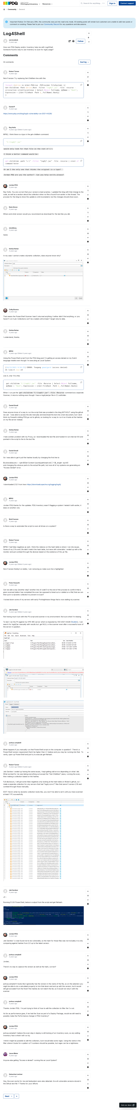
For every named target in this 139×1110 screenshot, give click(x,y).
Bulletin (74, 622)
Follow (80, 41)
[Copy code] (81, 84)
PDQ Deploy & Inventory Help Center (4, 9)
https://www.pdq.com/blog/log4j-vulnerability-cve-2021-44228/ (27, 114)
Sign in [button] (112, 3)
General (22, 9)
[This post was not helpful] (88, 42)
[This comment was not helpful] (87, 81)
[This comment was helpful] (87, 72)
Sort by (83, 62)
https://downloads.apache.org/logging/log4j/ (44, 484)
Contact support (127, 3)
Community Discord (51, 24)
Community (12, 9)
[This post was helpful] (88, 33)
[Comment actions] (87, 85)
